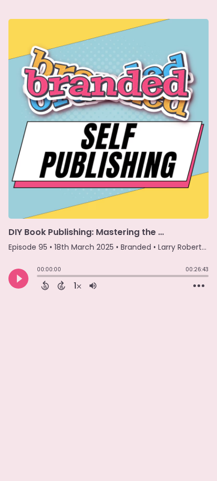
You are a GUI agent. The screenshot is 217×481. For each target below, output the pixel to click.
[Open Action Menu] (199, 286)
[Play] (18, 279)
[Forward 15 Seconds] (61, 285)
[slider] (39, 277)
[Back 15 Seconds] (45, 285)
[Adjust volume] (93, 285)
